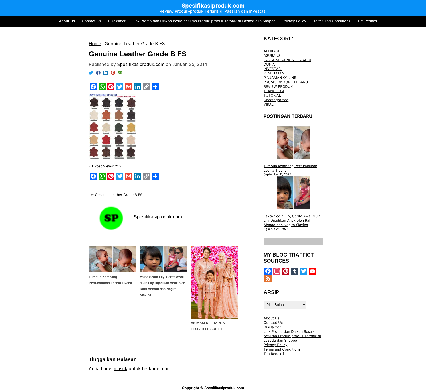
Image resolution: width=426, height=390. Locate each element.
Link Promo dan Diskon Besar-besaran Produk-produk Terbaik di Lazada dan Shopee (204, 21)
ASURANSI (272, 55)
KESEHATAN (274, 73)
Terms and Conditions (331, 21)
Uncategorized (276, 100)
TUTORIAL (272, 95)
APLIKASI (271, 51)
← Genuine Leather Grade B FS (116, 194)
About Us (67, 21)
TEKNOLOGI (274, 91)
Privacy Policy (294, 21)
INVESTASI (273, 69)
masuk (120, 368)
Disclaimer (117, 21)
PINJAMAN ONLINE (280, 77)
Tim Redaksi (367, 21)
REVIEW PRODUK (278, 86)
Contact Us (91, 21)
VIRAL (269, 104)
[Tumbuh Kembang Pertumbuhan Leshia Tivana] (293, 143)
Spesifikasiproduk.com (158, 216)
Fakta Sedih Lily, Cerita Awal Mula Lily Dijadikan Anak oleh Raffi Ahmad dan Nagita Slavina (292, 220)
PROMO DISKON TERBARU (286, 82)
